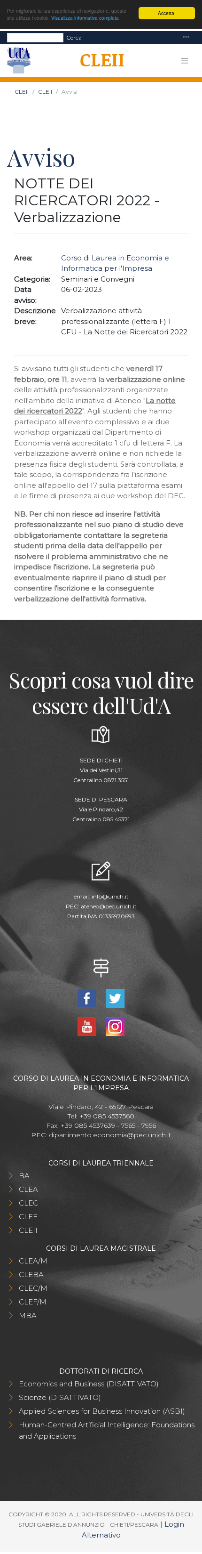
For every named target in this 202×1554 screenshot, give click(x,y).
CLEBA (31, 1274)
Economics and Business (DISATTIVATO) (89, 1383)
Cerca (74, 37)
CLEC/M (33, 1288)
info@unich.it (110, 896)
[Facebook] (88, 997)
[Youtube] (88, 1025)
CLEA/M (33, 1260)
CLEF (28, 1216)
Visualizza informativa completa (85, 17)
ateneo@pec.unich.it (109, 906)
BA (24, 1175)
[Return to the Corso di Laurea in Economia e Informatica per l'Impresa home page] (99, 61)
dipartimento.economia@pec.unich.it (110, 1135)
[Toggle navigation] (186, 37)
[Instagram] (115, 1025)
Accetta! (167, 12)
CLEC (28, 1202)
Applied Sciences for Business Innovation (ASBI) (102, 1411)
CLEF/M (33, 1301)
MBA (28, 1315)
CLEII (22, 91)
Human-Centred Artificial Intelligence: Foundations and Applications (106, 1430)
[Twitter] (115, 997)
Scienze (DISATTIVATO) (60, 1397)
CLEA (28, 1189)
